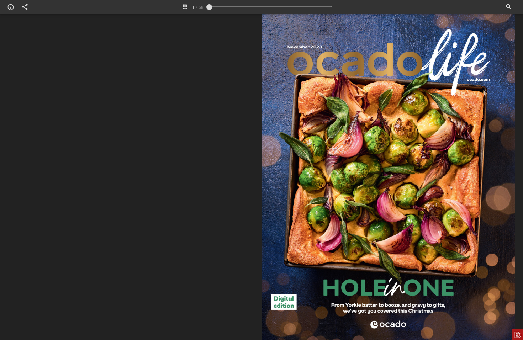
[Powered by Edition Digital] (517, 334)
